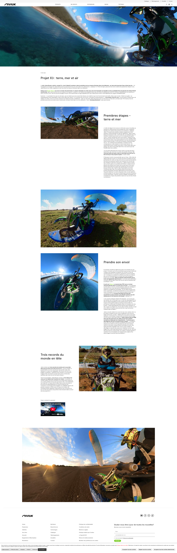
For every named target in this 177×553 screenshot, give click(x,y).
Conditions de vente (84, 527)
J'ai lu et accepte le (124, 538)
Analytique (23, 549)
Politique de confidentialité (86, 524)
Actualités (164, 1)
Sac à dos (24, 532)
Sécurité (24, 535)
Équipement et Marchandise (29, 538)
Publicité (28, 549)
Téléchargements (155, 1)
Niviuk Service (54, 527)
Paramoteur (25, 527)
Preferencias (35, 549)
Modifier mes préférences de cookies (88, 540)
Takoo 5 (112, 284)
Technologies (54, 529)
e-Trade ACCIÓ (83, 535)
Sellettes (24, 529)
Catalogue (146, 1)
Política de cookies (14, 549)
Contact (171, 1)
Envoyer (118, 540)
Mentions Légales (83, 529)
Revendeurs (25, 540)
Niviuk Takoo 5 (51, 90)
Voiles (23, 524)
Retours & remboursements (86, 538)
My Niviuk (53, 524)
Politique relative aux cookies (122, 545)
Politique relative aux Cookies (86, 532)
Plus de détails (42, 549)
